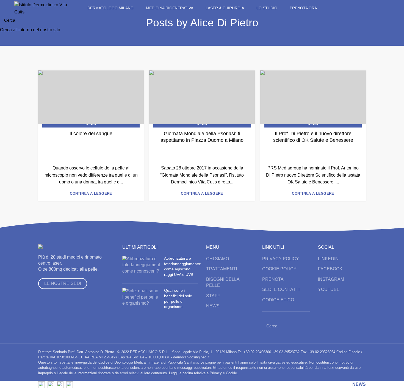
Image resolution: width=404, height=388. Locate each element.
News (91, 124)
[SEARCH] (396, 20)
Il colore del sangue (91, 133)
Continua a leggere (91, 193)
